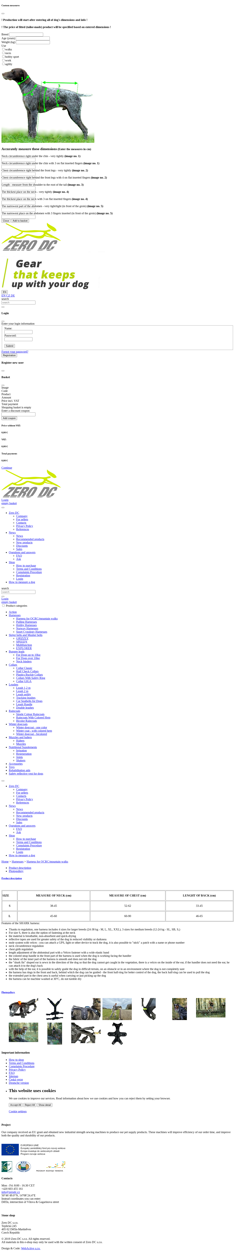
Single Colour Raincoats (30, 714)
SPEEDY (22, 641)
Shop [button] (12, 562)
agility (8, 64)
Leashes (13, 684)
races (8, 53)
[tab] (117, 878)
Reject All (30, 1105)
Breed (4, 34)
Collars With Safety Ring (30, 677)
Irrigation (21, 750)
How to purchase (26, 565)
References (22, 529)
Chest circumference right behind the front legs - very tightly (44, 170)
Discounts (22, 545)
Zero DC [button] (14, 512)
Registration (9, 355)
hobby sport (12, 56)
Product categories (16, 605)
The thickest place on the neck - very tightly (35, 191)
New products (24, 542)
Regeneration (24, 753)
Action (13, 611)
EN (4, 292)
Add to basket (20, 220)
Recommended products (30, 539)
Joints (19, 757)
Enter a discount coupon (15, 410)
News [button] (12, 532)
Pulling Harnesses (26, 621)
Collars (13, 664)
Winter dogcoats (18, 724)
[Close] (2, 13)
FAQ (19, 555)
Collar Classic (24, 668)
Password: (10, 335)
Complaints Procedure (29, 572)
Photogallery (16, 871)
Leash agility (23, 694)
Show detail (45, 1105)
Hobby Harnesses (26, 625)
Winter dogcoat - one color (31, 727)
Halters (20, 740)
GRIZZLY (22, 638)
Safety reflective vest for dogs (26, 773)
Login (19, 578)
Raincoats (14, 710)
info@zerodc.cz (10, 1192)
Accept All (15, 1105)
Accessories (16, 763)
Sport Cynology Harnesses (31, 631)
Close (6, 220)
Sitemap (13, 1076)
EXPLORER (24, 648)
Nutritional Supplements (23, 747)
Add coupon (9, 418)
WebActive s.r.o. (30, 1248)
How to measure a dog (22, 582)
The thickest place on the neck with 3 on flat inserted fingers (44, 199)
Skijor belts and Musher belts (25, 635)
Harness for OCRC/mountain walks (37, 618)
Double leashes (25, 707)
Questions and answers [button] (22, 552)
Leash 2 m (22, 691)
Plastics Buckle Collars (29, 674)
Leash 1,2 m (23, 687)
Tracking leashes (25, 697)
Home (5, 861)
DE (12, 295)
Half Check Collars (27, 671)
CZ (8, 295)
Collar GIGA (24, 681)
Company (22, 516)
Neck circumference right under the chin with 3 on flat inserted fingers (50, 163)
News (19, 535)
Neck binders (24, 661)
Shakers (20, 760)
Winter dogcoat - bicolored (31, 734)
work (8, 60)
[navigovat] (2, 507)
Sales (19, 549)
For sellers (22, 519)
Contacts (21, 522)
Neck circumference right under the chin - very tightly (40, 156)
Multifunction (24, 644)
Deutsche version (19, 1082)
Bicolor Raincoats (26, 720)
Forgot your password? (14, 351)
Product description (20, 867)
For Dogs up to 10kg (28, 654)
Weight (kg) (8, 42)
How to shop (16, 1059)
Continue (6, 467)
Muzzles (21, 743)
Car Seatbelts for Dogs (29, 701)
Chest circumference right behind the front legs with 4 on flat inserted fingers (54, 177)
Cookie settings (18, 1111)
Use (3, 45)
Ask (18, 559)
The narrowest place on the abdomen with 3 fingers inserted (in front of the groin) (57, 213)
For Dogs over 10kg (28, 658)
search (5, 298)
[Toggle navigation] (2, 780)
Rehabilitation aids (19, 770)
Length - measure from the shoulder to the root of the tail (42, 184)
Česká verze (16, 1079)
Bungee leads (16, 651)
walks (8, 49)
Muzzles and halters (20, 737)
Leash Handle (24, 704)
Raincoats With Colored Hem (33, 717)
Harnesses (15, 615)
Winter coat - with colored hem (34, 730)
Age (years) (8, 38)
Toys (12, 767)
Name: (8, 328)
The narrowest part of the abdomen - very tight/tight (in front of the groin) (52, 206)
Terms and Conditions (29, 568)
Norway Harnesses (27, 628)
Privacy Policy (24, 526)
